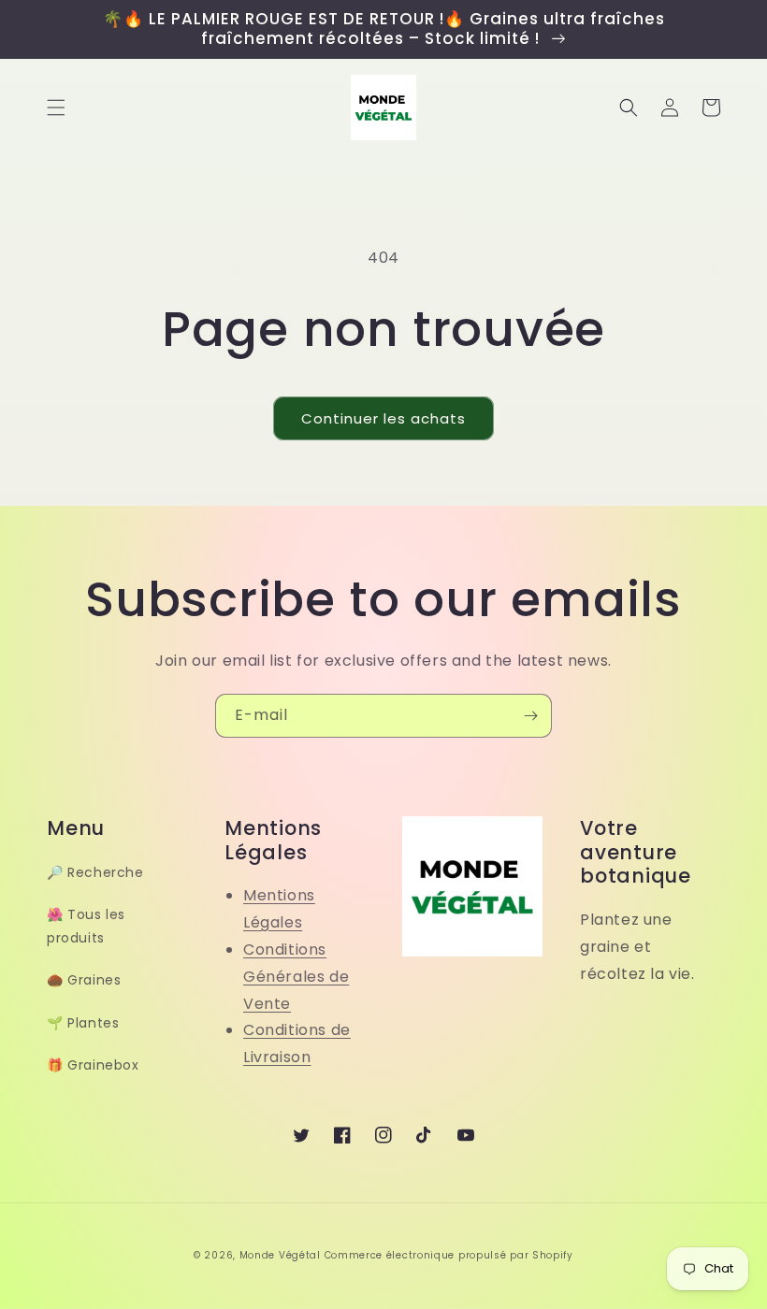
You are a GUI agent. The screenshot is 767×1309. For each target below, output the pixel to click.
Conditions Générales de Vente (296, 976)
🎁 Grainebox (93, 1065)
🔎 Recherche (95, 872)
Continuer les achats (383, 418)
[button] (56, 107)
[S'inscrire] (530, 716)
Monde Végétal (280, 1255)
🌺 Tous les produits (86, 926)
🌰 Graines (84, 980)
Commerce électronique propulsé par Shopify (449, 1255)
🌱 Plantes (83, 1023)
